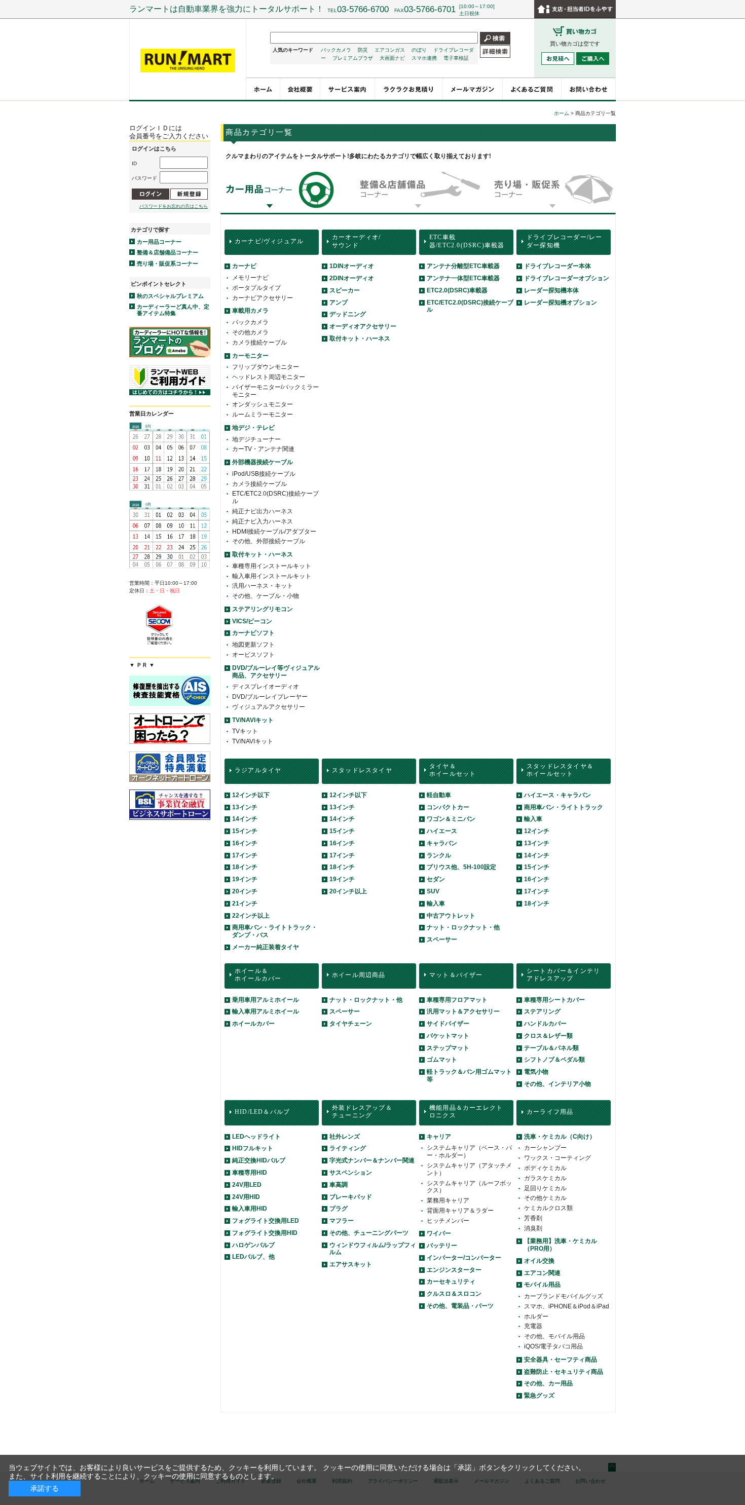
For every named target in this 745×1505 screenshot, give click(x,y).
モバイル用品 (542, 1284)
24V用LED (247, 1184)
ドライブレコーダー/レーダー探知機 (564, 241)
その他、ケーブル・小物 (265, 595)
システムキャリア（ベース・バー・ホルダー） (469, 1151)
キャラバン (442, 843)
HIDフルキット (252, 1148)
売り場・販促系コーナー (167, 263)
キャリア (439, 1136)
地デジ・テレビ (253, 427)
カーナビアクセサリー (262, 298)
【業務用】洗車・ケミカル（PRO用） (560, 1244)
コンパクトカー (448, 807)
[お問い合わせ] (589, 89)
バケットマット (448, 1035)
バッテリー (442, 1245)
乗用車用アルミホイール (265, 999)
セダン (436, 879)
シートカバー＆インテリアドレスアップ (563, 975)
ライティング (347, 1148)
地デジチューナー (256, 439)
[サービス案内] (347, 89)
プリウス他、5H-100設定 (461, 867)
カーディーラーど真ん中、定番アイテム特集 (173, 310)
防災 (363, 50)
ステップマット (448, 1047)
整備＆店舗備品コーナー (167, 252)
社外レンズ (344, 1136)
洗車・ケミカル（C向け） (559, 1136)
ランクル (439, 855)
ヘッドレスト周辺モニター (268, 377)
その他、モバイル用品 (554, 1336)
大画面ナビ (392, 58)
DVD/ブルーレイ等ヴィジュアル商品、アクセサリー (276, 671)
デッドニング (347, 314)
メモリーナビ (250, 277)
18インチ (244, 867)
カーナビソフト (253, 632)
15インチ (244, 831)
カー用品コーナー (159, 242)
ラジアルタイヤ (258, 770)
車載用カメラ (250, 310)
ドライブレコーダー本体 (557, 266)
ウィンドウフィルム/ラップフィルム (372, 1248)
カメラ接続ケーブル (259, 342)
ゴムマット (442, 1059)
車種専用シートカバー (554, 999)
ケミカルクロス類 (548, 1208)
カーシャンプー (545, 1147)
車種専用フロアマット (457, 999)
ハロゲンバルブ (253, 1245)
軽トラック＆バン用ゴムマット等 (469, 1075)
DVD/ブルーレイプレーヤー (270, 696)
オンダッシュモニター (262, 404)
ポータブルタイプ (256, 287)
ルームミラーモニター (262, 414)
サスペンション (350, 1172)
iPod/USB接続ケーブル (263, 473)
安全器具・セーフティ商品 (560, 1359)
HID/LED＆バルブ (262, 1111)
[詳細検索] (495, 51)
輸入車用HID (249, 1208)
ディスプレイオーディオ (265, 686)
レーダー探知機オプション (560, 302)
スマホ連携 (424, 58)
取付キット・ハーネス (262, 554)
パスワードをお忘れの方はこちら (173, 206)
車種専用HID (249, 1172)
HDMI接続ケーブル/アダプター (274, 531)
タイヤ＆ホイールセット (452, 770)
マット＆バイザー (456, 975)
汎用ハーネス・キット (262, 585)
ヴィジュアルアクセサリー (268, 706)
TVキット (245, 731)
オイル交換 (539, 1260)
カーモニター (250, 355)
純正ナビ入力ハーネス (262, 521)
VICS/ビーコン (252, 621)
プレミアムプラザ (352, 58)
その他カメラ (250, 332)
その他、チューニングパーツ (368, 1232)
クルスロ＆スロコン (454, 1293)
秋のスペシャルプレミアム (170, 296)
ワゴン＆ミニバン (451, 818)
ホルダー (536, 1316)
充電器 (533, 1326)
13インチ (244, 807)
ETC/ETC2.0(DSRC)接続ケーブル (275, 497)
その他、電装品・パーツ (460, 1305)
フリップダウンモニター (265, 366)
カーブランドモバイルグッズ (563, 1296)
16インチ (244, 843)
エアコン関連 (542, 1272)
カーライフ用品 (550, 1111)
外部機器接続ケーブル (262, 462)
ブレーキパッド (350, 1196)
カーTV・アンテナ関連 (263, 449)
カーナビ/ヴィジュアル (269, 241)
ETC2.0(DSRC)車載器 (457, 290)
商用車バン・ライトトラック (563, 807)
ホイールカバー (253, 1023)
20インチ (244, 891)
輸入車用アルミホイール (265, 1011)
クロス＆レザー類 (548, 1035)
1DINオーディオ (351, 266)
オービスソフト (253, 654)
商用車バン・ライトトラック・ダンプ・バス (274, 931)
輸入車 (436, 903)
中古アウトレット (451, 915)
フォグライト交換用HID (264, 1232)
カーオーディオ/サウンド (356, 241)
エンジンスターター (454, 1269)
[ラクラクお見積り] (408, 89)
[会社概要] (300, 89)
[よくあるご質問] (532, 89)
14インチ (244, 818)
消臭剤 (533, 1228)
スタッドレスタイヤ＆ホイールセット (560, 770)
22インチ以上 (251, 915)
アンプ (338, 302)
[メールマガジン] (472, 89)
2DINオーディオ (351, 278)
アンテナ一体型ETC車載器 (463, 278)
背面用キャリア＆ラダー (460, 1210)
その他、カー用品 (548, 1383)
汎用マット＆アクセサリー (463, 1011)
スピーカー (344, 290)
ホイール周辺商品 (359, 975)
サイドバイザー (448, 1023)
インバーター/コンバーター (464, 1257)
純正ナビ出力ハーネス (262, 511)
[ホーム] (263, 89)
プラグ (338, 1208)
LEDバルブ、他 (253, 1256)
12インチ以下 (251, 795)
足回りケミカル (545, 1188)
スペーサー (442, 939)
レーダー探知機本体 (551, 290)
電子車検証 (456, 58)
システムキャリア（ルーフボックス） (469, 1187)
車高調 (338, 1184)
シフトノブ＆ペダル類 (554, 1059)
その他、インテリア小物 (557, 1083)
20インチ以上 (348, 891)
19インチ (244, 879)
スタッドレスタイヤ (362, 770)
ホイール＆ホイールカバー (258, 975)
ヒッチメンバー (448, 1220)
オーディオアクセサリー (362, 326)
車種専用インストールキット (271, 566)
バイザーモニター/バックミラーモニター (275, 391)
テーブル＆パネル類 (551, 1047)
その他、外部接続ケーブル (268, 541)
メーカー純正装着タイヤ (265, 947)
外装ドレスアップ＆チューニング (362, 1111)
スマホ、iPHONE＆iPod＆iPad (566, 1306)
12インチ (536, 831)
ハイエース (442, 831)
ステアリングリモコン (262, 609)
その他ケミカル (545, 1197)
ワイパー (439, 1233)
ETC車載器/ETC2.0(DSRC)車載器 (466, 241)
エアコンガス (390, 50)
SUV (433, 891)
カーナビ (244, 266)
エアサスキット (350, 1264)
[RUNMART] (187, 61)
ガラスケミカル (545, 1178)
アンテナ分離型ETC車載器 (463, 266)
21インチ (244, 903)
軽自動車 (439, 795)
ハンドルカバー (545, 1023)
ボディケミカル (545, 1168)
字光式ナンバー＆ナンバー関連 (372, 1160)
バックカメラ (336, 50)
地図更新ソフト (253, 644)
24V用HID (246, 1196)
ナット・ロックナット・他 (463, 927)
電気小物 (536, 1071)
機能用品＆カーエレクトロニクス (466, 1111)
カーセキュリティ (451, 1281)
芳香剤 (533, 1218)
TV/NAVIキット (253, 720)
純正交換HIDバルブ (258, 1160)
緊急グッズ (539, 1395)
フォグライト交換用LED (265, 1220)
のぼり (419, 50)
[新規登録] (189, 194)
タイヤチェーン (350, 1023)
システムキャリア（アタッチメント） (469, 1169)
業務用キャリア (448, 1200)
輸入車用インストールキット (271, 576)
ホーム (561, 113)
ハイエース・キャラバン (557, 795)
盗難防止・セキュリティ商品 (563, 1371)
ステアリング (542, 1011)
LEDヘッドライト (256, 1136)
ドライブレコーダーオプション (566, 278)
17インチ (244, 855)
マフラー (341, 1220)
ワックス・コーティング (557, 1157)
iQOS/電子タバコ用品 (553, 1346)
